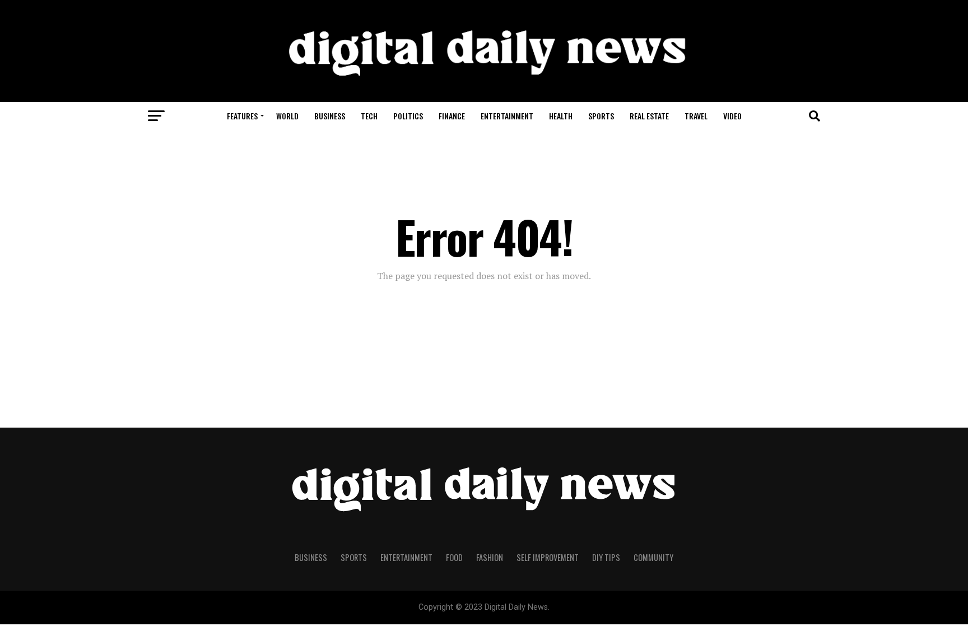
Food (454, 557)
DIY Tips (606, 557)
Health (561, 116)
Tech (369, 116)
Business (329, 116)
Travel (696, 116)
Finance (452, 116)
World (287, 116)
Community (653, 557)
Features (242, 116)
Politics (408, 116)
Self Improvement (547, 557)
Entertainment (507, 116)
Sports (601, 116)
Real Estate (649, 116)
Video (732, 116)
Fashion (489, 557)
